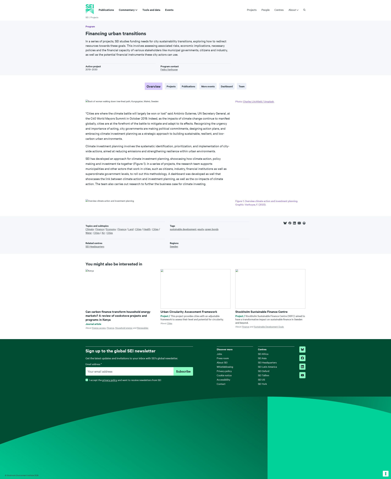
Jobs (219, 353)
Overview (154, 86)
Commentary (127, 9)
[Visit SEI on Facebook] (302, 358)
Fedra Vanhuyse (169, 69)
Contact (221, 383)
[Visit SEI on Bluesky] (302, 349)
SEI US (261, 379)
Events (169, 10)
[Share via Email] (299, 223)
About (292, 9)
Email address (94, 364)
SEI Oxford (263, 371)
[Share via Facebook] (290, 223)
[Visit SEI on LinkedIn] (302, 367)
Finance (110, 327)
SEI (87, 17)
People (265, 9)
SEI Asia (262, 358)
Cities (169, 323)
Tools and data (151, 10)
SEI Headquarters (267, 362)
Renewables (142, 327)
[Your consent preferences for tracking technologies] (386, 474)
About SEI (222, 362)
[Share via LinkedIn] (294, 223)
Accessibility (223, 379)
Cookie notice (224, 375)
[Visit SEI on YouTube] (302, 375)
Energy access (99, 327)
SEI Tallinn (263, 375)
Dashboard (227, 86)
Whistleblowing (225, 366)
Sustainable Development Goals (269, 326)
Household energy (123, 327)
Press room (223, 358)
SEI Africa (263, 353)
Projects (252, 9)
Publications (106, 10)
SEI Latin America (267, 366)
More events (208, 86)
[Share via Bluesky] (285, 223)
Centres (279, 9)
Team (242, 86)
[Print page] (304, 223)
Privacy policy (224, 371)
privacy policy (109, 380)
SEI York (262, 383)
